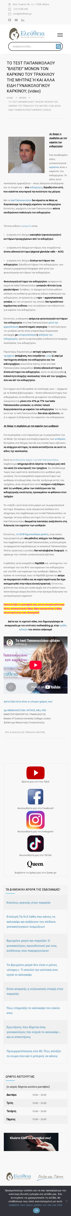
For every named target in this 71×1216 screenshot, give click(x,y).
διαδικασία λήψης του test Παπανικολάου (35, 459)
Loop (48, 355)
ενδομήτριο (36, 187)
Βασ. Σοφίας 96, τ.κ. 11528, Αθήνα (31, 4)
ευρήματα (26, 226)
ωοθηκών (60, 439)
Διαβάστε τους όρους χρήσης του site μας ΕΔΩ (35, 1204)
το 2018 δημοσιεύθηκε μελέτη (32, 534)
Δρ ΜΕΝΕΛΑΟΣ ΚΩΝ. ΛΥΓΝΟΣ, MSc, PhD (25, 710)
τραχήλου (9, 355)
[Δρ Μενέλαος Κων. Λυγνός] (32, 34)
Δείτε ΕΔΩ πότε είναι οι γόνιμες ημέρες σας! (28, 701)
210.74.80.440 (20, 9)
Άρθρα (22, 98)
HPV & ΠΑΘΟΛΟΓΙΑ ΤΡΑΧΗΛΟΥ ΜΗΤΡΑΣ (25, 732)
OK (36, 1210)
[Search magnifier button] (58, 46)
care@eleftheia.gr (22, 14)
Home (10, 98)
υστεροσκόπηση (27, 334)
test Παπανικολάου (21, 200)
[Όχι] (66, 1201)
